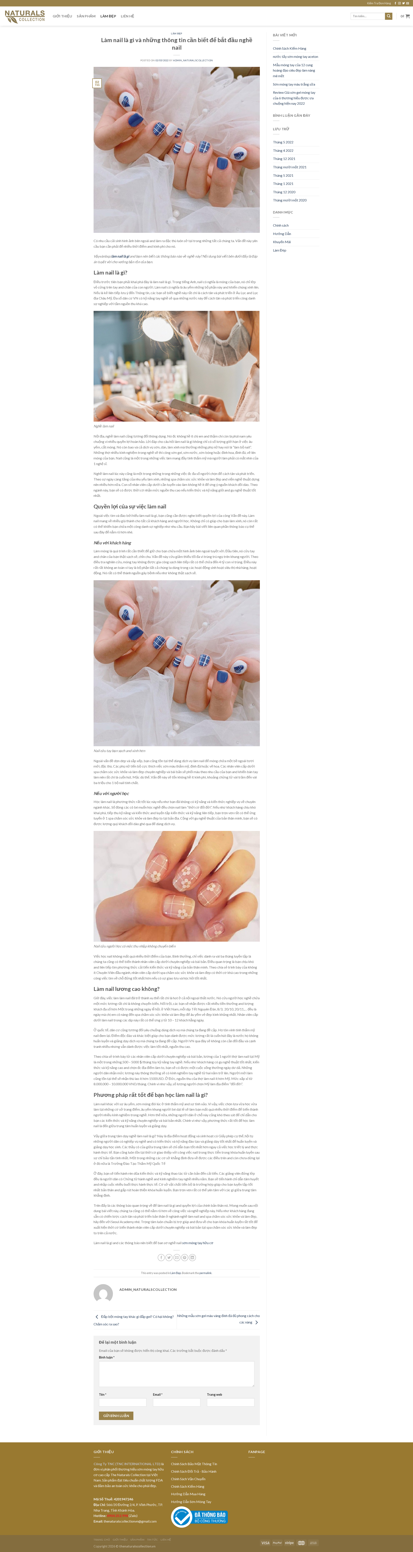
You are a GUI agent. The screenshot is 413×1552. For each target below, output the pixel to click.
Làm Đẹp (108, 16)
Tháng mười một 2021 (290, 167)
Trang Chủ (102, 1539)
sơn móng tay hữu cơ (197, 1243)
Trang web (214, 1394)
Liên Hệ (127, 16)
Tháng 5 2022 (283, 142)
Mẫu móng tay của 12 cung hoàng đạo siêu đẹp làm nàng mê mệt (294, 70)
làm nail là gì (120, 256)
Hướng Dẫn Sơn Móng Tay (191, 1502)
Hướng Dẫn (282, 234)
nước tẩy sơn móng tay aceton (295, 56)
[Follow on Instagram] (399, 3)
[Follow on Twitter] (403, 3)
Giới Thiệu (62, 16)
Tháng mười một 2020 (290, 200)
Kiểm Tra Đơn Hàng (379, 3)
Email (157, 1394)
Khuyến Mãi (282, 242)
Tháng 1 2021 (283, 183)
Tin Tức (152, 1539)
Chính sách (281, 225)
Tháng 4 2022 (283, 150)
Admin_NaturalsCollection (193, 60)
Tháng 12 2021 (284, 159)
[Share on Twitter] (169, 1257)
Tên (102, 1394)
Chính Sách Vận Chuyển (188, 1479)
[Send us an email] (407, 3)
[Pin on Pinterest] (184, 1257)
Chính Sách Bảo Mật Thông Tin (194, 1464)
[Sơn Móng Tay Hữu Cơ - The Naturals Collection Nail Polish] (24, 16)
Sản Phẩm (86, 16)
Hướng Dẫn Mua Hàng (188, 1494)
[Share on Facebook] (161, 1257)
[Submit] (388, 16)
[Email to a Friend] (176, 1257)
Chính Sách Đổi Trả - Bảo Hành (193, 1471)
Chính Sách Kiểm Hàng (289, 48)
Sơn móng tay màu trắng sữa (294, 84)
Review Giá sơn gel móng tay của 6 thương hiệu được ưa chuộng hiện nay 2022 (294, 97)
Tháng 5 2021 (283, 175)
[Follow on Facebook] (395, 3)
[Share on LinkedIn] (192, 1257)
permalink (205, 1273)
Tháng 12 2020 (284, 192)
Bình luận (106, 1357)
